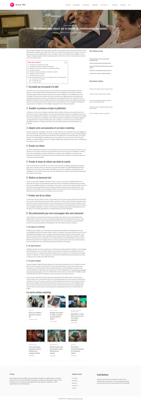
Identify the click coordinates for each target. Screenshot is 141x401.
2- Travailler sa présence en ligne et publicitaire (41, 66)
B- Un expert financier (36, 80)
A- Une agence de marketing (37, 79)
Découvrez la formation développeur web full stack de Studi (100, 63)
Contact (123, 5)
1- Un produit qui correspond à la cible (38, 65)
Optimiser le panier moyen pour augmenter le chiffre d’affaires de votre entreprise (56, 350)
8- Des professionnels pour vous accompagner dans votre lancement (47, 77)
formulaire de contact (122, 381)
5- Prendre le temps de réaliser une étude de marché (42, 72)
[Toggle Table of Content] (64, 62)
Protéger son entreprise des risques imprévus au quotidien (100, 94)
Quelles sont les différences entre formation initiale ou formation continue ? (101, 66)
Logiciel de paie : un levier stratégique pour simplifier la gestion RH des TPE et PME (101, 107)
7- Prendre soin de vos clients (36, 75)
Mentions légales (72, 398)
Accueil (68, 5)
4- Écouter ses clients (34, 70)
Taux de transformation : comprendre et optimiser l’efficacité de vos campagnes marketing (35, 350)
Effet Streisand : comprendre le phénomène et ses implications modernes (77, 350)
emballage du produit (33, 98)
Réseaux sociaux (54, 310)
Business (95, 5)
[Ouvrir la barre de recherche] (129, 5)
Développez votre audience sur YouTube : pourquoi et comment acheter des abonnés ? (56, 315)
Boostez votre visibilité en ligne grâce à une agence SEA (35, 314)
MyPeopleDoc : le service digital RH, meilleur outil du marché (100, 70)
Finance (114, 5)
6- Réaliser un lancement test (36, 73)
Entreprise (76, 5)
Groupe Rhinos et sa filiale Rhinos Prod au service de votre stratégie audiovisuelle (77, 317)
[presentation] (35, 301)
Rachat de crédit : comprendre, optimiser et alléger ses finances (101, 89)
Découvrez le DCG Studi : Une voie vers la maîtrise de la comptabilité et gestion (99, 59)
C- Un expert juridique (36, 82)
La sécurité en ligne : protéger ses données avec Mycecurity (100, 73)
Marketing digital (75, 311)
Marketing (104, 5)
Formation (86, 5)
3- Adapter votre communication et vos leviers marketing (43, 68)
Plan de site (80, 398)
